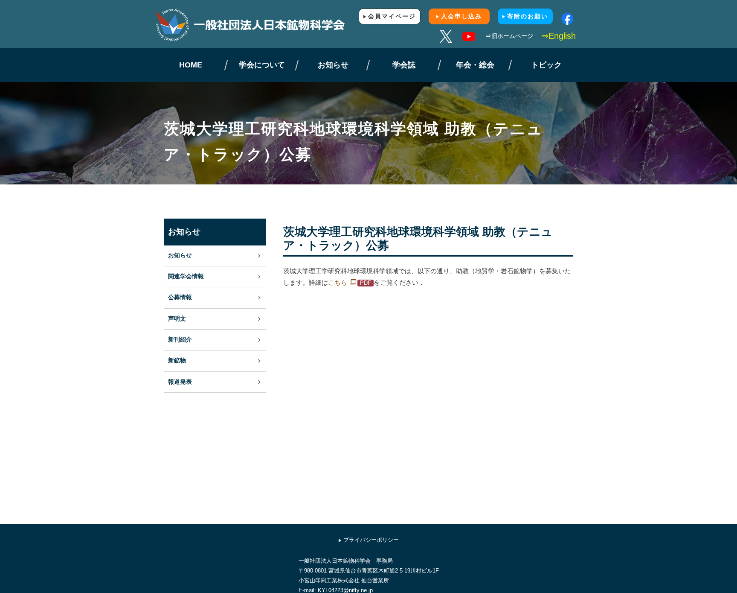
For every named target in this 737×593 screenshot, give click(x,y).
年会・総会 (475, 65)
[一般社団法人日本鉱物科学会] (261, 25)
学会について (262, 65)
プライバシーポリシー (371, 540)
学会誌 (403, 65)
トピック (546, 65)
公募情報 (180, 297)
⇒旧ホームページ (509, 35)
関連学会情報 (186, 276)
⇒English (558, 36)
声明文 (177, 318)
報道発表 (180, 382)
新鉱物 (177, 360)
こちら (337, 282)
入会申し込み (461, 16)
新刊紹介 (180, 339)
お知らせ (333, 65)
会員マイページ (392, 16)
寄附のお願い (527, 16)
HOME (190, 65)
